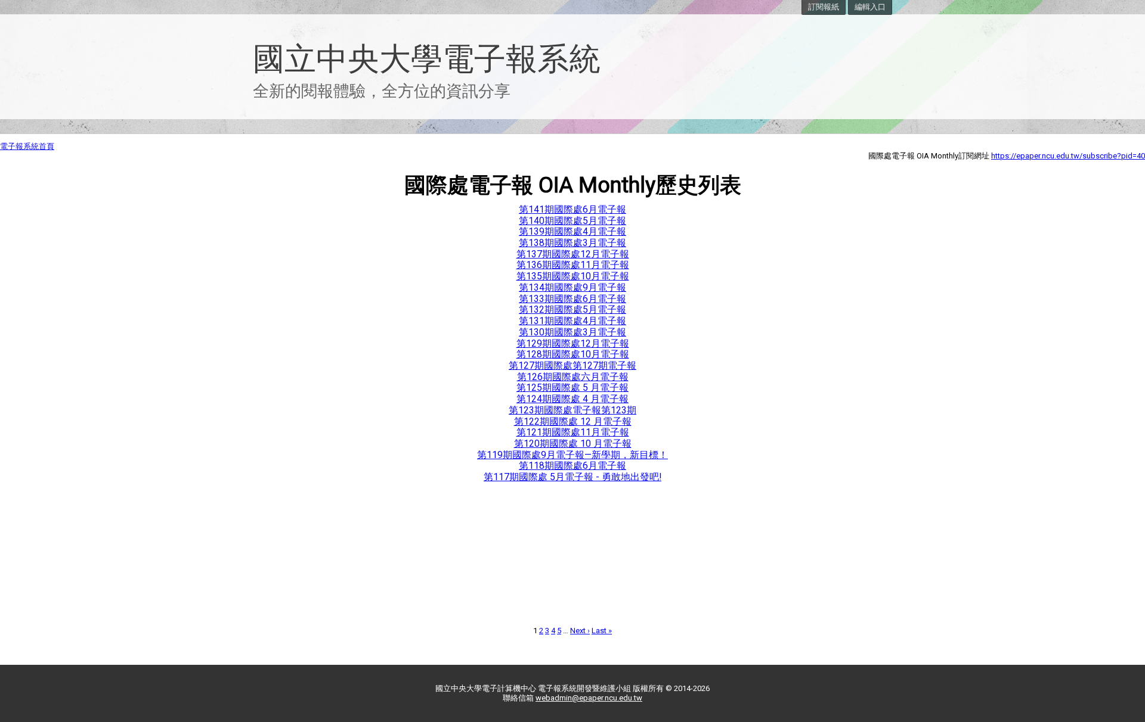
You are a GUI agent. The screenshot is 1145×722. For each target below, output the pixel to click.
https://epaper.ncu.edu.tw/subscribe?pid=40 (1068, 155)
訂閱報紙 (823, 6)
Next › (580, 630)
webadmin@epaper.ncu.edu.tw (589, 697)
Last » (602, 630)
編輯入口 (870, 6)
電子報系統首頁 (27, 146)
